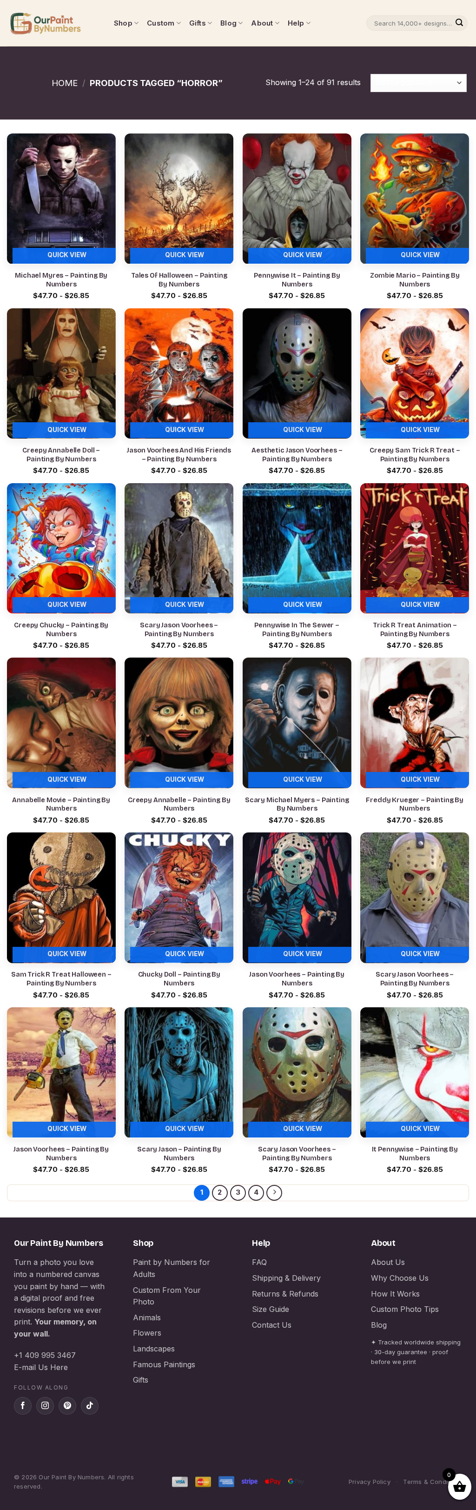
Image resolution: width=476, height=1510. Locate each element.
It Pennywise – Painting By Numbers (415, 1153)
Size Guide (270, 1309)
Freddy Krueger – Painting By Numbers (414, 804)
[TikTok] (90, 1406)
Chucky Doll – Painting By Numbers (179, 979)
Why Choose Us (400, 1278)
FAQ (259, 1262)
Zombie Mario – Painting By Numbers (414, 280)
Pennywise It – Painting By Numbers (297, 280)
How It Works (395, 1293)
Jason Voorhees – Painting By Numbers (296, 979)
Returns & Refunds (285, 1293)
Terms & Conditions (432, 1481)
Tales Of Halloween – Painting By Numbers (179, 280)
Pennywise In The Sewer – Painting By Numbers (296, 629)
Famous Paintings (164, 1364)
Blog (228, 23)
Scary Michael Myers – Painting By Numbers (297, 804)
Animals (147, 1317)
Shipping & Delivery (286, 1278)
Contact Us (271, 1325)
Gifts (197, 23)
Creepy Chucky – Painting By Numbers (61, 629)
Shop (123, 23)
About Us (388, 1262)
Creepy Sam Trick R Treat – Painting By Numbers (415, 454)
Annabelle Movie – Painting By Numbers (61, 804)
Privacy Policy (369, 1481)
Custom (160, 23)
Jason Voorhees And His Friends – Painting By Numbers (179, 454)
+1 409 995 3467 (45, 1355)
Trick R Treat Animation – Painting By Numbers (414, 629)
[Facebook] (23, 1406)
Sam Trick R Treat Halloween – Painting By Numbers (61, 979)
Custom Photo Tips (405, 1309)
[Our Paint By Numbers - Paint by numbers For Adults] (53, 23)
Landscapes (154, 1348)
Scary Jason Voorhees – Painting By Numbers (179, 629)
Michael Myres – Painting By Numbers (61, 280)
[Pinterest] (67, 1406)
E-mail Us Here (41, 1367)
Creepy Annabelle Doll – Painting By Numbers (61, 454)
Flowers (147, 1332)
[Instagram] (45, 1406)
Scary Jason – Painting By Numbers (179, 1153)
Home (65, 83)
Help (296, 23)
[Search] (459, 23)
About (262, 23)
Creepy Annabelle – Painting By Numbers (179, 804)
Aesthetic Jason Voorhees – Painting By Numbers (296, 454)
